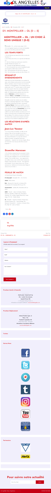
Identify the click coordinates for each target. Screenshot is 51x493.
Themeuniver (18, 491)
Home (16, 14)
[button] (47, 8)
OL (10, 209)
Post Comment (9, 279)
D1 (19, 14)
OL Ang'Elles (10, 224)
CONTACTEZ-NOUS (45, 491)
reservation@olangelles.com (34, 302)
